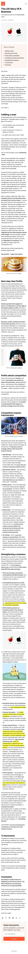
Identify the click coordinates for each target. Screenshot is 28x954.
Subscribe (14, 938)
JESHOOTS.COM (14, 436)
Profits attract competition (12, 55)
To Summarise (9, 62)
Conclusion (8, 65)
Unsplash (19, 367)
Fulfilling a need (9, 51)
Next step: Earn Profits (11, 53)
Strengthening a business (12, 60)
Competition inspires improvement (14, 58)
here (19, 774)
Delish (20, 273)
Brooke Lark (14, 367)
